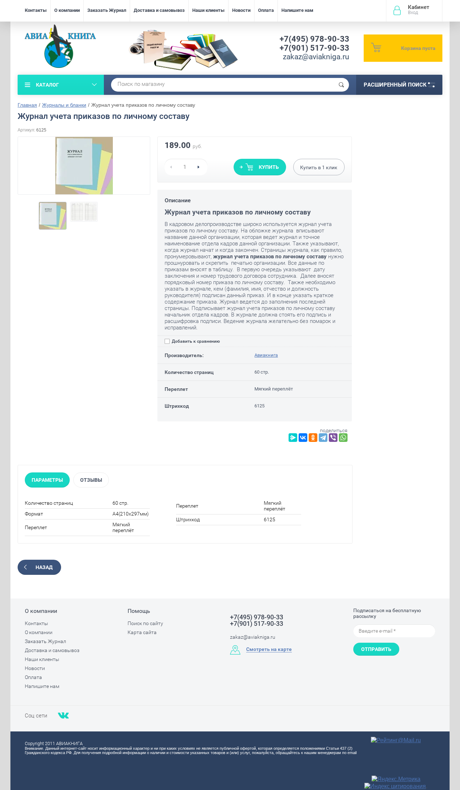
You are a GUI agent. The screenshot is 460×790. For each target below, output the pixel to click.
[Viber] (333, 437)
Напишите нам (297, 10)
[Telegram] (323, 437)
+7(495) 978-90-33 (314, 38)
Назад (44, 567)
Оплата (266, 10)
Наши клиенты (208, 10)
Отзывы (91, 480)
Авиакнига (266, 355)
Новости (241, 10)
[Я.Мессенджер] (293, 437)
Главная (27, 105)
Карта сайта (142, 632)
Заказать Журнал (106, 10)
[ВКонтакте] (303, 437)
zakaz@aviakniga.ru (316, 56)
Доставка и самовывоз (159, 10)
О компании (67, 10)
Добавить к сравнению (195, 341)
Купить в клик (318, 167)
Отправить (376, 649)
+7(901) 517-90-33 (314, 47)
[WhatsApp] (343, 437)
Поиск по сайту (145, 623)
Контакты (36, 10)
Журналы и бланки (64, 105)
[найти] (341, 85)
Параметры (47, 480)
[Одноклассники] (313, 437)
